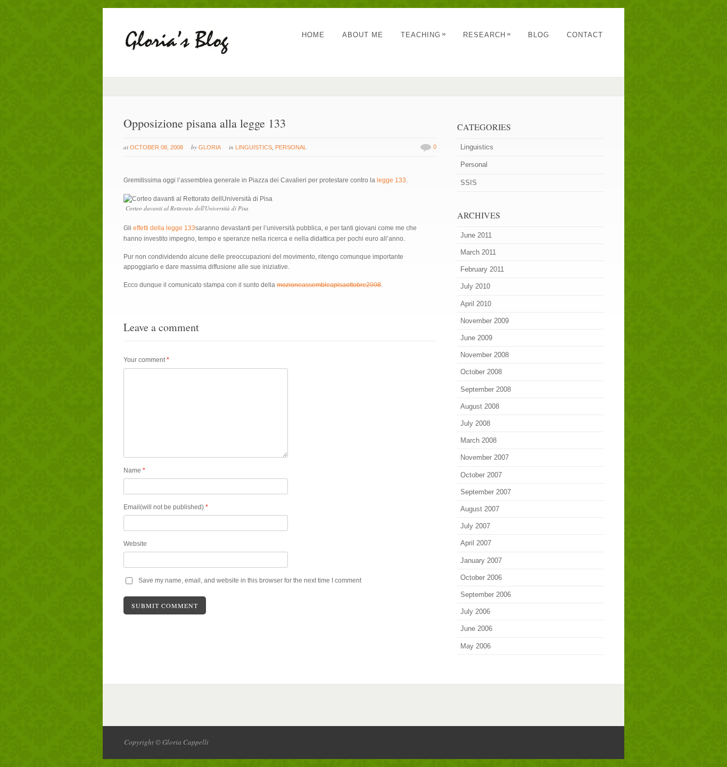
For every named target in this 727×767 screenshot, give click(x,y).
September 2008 (485, 389)
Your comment (146, 360)
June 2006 (476, 629)
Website (135, 543)
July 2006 (475, 612)
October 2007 (481, 475)
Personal (291, 147)
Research (487, 35)
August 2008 (479, 406)
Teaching (424, 35)
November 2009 (484, 321)
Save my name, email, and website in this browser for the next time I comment (249, 580)
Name (134, 470)
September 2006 (485, 595)
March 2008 (478, 440)
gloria (210, 147)
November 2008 (484, 355)
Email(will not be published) (165, 507)
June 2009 (476, 338)
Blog (538, 35)
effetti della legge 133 (164, 228)
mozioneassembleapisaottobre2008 (329, 285)
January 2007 (481, 560)
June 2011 (476, 235)
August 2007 (479, 509)
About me (362, 35)
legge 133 (391, 180)
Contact (585, 35)
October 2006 (481, 577)
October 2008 (481, 372)
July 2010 (475, 286)
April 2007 (475, 543)
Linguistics (253, 147)
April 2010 (475, 304)
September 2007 (485, 492)
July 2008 (475, 423)
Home (313, 35)
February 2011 (482, 269)
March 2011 (478, 252)
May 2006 (475, 646)
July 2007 (475, 526)
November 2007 (484, 457)
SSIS (468, 183)
